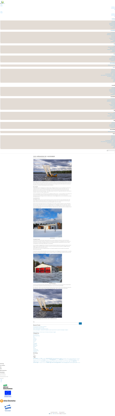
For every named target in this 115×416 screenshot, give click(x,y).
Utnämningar (35, 351)
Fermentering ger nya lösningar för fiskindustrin (39, 326)
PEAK (34, 347)
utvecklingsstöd (40, 362)
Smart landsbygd (35, 349)
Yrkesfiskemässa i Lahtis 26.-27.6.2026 (38, 327)
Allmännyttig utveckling (36, 335)
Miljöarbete (34, 346)
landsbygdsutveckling (72, 359)
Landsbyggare (35, 343)
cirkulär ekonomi (65, 358)
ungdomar (74, 361)
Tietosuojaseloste (61, 412)
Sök (33, 321)
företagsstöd (53, 359)
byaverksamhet (49, 358)
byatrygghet (44, 358)
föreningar (44, 359)
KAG (33, 342)
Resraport (34, 348)
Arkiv (34, 354)
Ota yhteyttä (2, 372)
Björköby (39, 358)
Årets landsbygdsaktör (56, 362)
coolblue (68, 358)
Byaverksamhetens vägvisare (58, 358)
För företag (2, 363)
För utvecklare (2, 365)
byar (41, 358)
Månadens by (44, 158)
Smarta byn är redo (36, 350)
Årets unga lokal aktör (74, 362)
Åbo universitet (44, 362)
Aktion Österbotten (36, 334)
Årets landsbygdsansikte (65, 362)
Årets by (48, 362)
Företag (34, 341)
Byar (41, 158)
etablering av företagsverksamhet (72, 358)
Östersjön (79, 362)
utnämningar (36, 362)
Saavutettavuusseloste (54, 412)
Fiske (1, 368)
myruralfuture (43, 361)
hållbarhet (61, 359)
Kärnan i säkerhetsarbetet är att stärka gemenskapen (40, 328)
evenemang (78, 358)
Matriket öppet (35, 345)
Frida (35, 158)
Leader (34, 361)
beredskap (35, 358)
